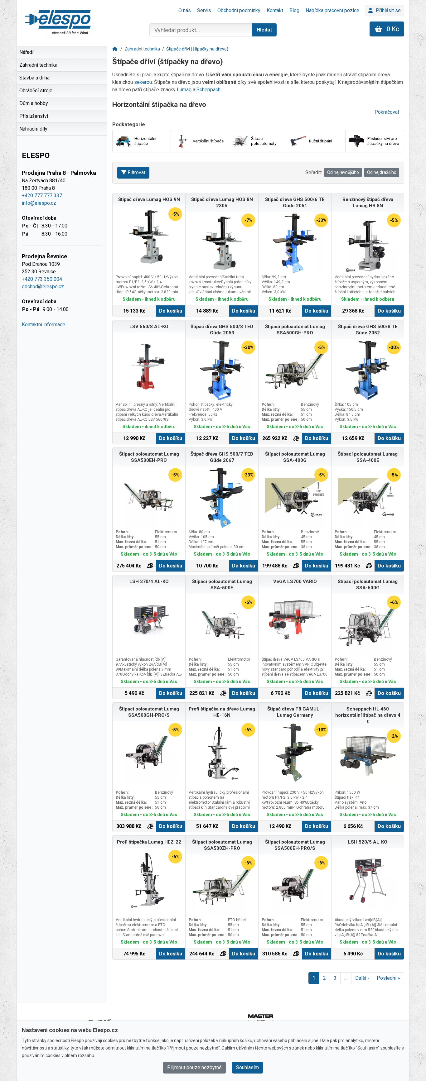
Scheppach (208, 90)
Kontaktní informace (43, 325)
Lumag (185, 90)
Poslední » (388, 978)
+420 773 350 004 (42, 279)
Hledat (264, 30)
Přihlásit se (388, 10)
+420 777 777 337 (42, 196)
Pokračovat (387, 112)
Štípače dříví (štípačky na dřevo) (197, 48)
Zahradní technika (142, 48)
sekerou (143, 82)
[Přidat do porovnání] (296, 438)
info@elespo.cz (39, 203)
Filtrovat (136, 172)
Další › (362, 978)
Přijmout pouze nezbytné (194, 1067)
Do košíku (170, 311)
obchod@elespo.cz (43, 286)
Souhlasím (247, 1067)
